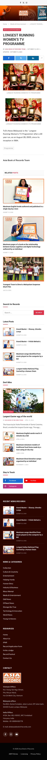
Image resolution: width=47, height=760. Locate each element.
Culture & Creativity (10, 572)
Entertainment (8, 576)
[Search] (43, 13)
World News (8, 412)
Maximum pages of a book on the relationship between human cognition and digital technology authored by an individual (21, 246)
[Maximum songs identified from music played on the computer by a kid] (8, 356)
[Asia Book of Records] (23, 13)
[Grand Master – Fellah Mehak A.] (8, 344)
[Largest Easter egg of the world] (23, 400)
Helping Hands (9, 580)
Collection (7, 568)
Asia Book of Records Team (15, 49)
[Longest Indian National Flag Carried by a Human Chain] (8, 371)
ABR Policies (13, 754)
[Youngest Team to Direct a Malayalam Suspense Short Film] (23, 269)
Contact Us (7, 658)
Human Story (8, 584)
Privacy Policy (36, 754)
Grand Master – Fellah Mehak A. (28, 341)
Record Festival (9, 654)
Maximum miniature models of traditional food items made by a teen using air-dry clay (28, 447)
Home (5, 635)
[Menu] (4, 13)
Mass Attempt (8, 591)
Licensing (24, 754)
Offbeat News (8, 603)
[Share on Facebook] (9, 58)
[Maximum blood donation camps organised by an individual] (8, 461)
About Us (6, 639)
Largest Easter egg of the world (17, 416)
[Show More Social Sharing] (41, 58)
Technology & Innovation (12, 611)
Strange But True (9, 607)
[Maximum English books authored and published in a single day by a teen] (23, 191)
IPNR (5, 642)
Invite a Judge (8, 650)
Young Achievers (9, 619)
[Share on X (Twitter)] (21, 58)
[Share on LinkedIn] (33, 58)
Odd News (7, 599)
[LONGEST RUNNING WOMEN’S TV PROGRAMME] (23, 76)
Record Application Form (12, 646)
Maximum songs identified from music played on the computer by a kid (29, 356)
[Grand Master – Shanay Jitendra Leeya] (8, 332)
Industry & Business (10, 587)
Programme (8, 148)
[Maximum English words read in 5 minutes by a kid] (8, 436)
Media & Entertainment (12, 29)
